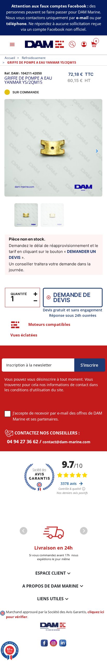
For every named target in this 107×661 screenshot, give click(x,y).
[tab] (15, 324)
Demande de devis (71, 297)
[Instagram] (53, 643)
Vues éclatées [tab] (23, 335)
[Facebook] (44, 643)
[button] (72, 44)
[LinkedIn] (62, 643)
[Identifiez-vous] (83, 44)
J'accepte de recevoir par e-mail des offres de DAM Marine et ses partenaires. (57, 416)
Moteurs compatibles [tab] (49, 324)
